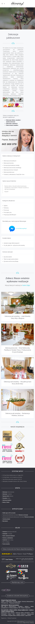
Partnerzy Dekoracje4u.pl (27, 601)
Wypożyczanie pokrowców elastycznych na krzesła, (18, 517)
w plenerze (7, 494)
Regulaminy (3, 618)
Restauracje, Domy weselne (7, 612)
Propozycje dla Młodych (10, 214)
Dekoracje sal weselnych (10, 160)
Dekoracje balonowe (9, 172)
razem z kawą (7, 540)
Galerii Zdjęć (26, 285)
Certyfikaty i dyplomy (23, 606)
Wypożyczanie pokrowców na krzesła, (15, 515)
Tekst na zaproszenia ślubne (11, 259)
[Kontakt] (13, 99)
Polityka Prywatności (12, 618)
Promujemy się (7, 212)
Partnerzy (6, 208)
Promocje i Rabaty (17, 601)
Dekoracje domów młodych (11, 170)
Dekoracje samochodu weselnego (12, 167)
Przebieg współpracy (13, 607)
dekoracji (7, 496)
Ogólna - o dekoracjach (6, 601)
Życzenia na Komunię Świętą (11, 261)
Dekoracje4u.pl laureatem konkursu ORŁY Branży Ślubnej (14, 481)
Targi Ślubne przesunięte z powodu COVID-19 (12, 479)
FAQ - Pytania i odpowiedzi (24, 607)
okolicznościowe (8, 492)
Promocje (6, 210)
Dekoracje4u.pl (20, 621)
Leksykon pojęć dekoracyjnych (11, 243)
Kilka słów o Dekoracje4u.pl (8, 606)
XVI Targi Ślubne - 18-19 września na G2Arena (12, 477)
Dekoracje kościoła (9, 163)
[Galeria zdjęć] (13, 105)
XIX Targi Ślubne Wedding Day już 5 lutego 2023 (12, 475)
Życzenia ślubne (8, 256)
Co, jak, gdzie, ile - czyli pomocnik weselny (14, 245)
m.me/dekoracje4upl (21, 228)
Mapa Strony (26, 622)
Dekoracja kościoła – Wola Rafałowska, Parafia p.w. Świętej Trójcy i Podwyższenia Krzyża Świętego (17, 350)
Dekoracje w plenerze (12, 123)
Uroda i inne (11, 614)
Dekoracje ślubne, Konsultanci (23, 612)
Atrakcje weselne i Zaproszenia (24, 615)
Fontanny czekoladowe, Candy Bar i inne (14, 174)
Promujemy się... (5, 603)
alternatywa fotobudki (9, 531)
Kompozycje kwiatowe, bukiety (11, 165)
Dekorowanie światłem (12, 125)
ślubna (6, 498)
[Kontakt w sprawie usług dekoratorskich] (17, 140)
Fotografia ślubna (12, 615)
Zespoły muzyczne (20, 614)
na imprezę (7, 533)
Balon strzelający (6, 542)
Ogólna (5, 205)
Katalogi (32, 622)
